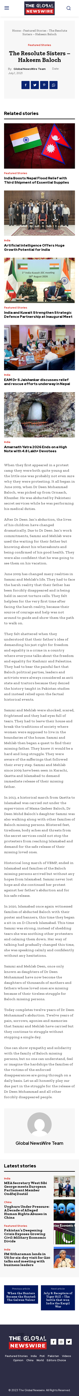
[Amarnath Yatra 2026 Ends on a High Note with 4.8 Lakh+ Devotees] (39, 414)
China (8, 1202)
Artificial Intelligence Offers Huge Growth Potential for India (34, 247)
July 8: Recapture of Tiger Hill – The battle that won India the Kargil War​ (58, 1299)
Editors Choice (56, 1360)
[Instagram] (61, 1342)
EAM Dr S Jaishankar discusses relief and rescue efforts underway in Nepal (37, 382)
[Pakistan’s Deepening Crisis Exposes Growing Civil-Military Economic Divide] (64, 1233)
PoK (42, 1356)
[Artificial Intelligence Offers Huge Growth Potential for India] (39, 213)
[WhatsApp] (53, 85)
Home (16, 30)
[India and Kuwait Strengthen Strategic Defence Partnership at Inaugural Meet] (39, 280)
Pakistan (53, 1356)
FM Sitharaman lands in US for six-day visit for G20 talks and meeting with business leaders (27, 1259)
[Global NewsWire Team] (39, 1124)
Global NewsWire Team (30, 69)
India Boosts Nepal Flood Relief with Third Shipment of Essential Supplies (36, 180)
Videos (66, 1356)
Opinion (18, 1360)
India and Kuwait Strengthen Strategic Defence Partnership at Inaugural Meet (38, 314)
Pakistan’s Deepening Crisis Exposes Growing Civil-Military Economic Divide (25, 1235)
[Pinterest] (44, 85)
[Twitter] (35, 85)
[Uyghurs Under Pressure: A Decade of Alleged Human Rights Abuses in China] (64, 1210)
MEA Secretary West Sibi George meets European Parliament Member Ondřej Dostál (25, 1188)
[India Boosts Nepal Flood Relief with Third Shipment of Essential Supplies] (39, 146)
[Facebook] (25, 85)
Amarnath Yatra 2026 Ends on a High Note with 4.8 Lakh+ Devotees (35, 449)
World (40, 1360)
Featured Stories (34, 30)
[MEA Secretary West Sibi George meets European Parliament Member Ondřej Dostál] (64, 1186)
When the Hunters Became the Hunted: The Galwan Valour (21, 1296)
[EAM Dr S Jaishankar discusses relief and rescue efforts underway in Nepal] (39, 347)
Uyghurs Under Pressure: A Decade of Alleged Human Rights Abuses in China (26, 1212)
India (7, 240)
